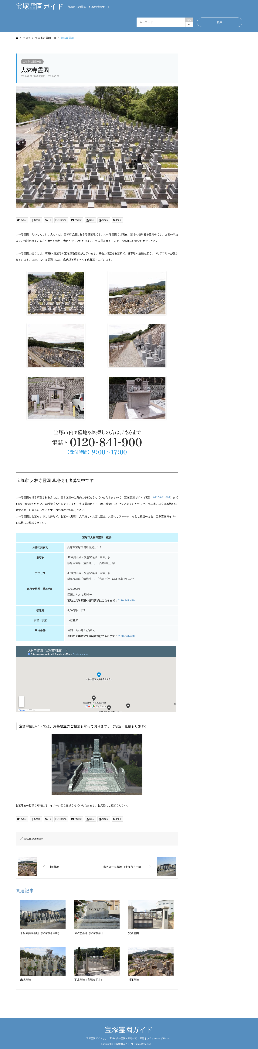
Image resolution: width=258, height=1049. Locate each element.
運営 (142, 1038)
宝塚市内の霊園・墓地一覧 (123, 1038)
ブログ (27, 37)
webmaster (37, 838)
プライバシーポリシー (158, 1038)
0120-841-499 (161, 497)
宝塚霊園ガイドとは (96, 1038)
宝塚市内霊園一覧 (32, 61)
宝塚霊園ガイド (129, 1030)
